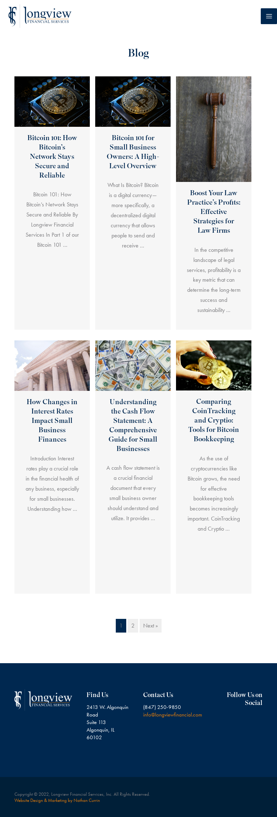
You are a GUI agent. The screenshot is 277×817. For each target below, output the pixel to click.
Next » (150, 625)
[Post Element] (52, 203)
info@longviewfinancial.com (172, 714)
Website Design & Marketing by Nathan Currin (57, 800)
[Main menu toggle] (269, 16)
